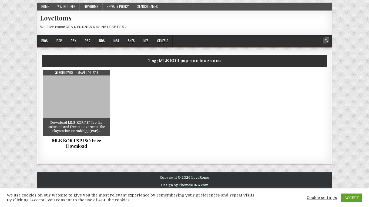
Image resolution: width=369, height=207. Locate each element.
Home (45, 6)
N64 (116, 40)
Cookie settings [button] (322, 197)
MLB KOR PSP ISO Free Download (76, 143)
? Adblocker (66, 6)
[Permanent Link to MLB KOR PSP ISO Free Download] (76, 103)
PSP (59, 40)
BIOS (44, 40)
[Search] (326, 40)
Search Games (147, 6)
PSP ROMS (78, 83)
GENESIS (162, 40)
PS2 (87, 40)
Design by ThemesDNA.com (184, 185)
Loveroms (91, 6)
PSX (73, 40)
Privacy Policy (118, 6)
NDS (102, 40)
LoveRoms (56, 17)
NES (146, 40)
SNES (131, 40)
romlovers (66, 72)
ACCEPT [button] (351, 198)
